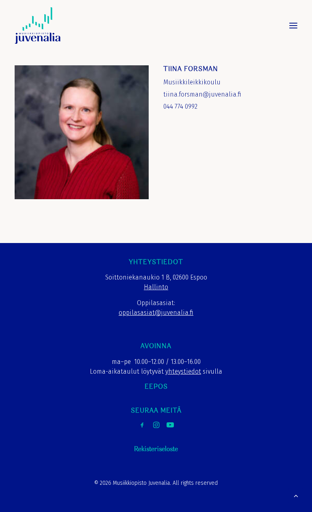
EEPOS (156, 386)
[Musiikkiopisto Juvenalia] (38, 25)
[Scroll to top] (295, 495)
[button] (293, 25)
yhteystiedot (183, 371)
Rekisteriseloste (156, 449)
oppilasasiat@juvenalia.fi (156, 312)
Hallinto (156, 287)
